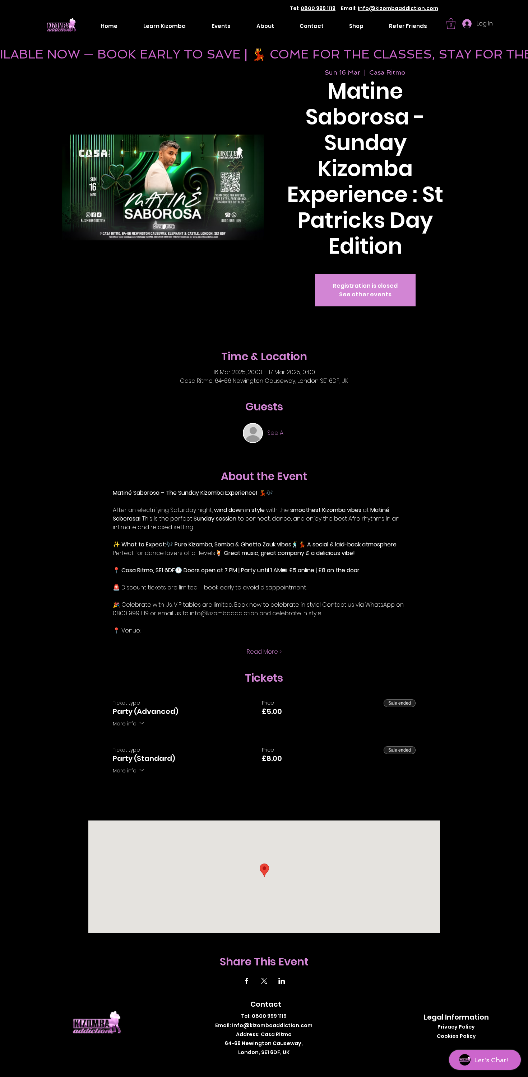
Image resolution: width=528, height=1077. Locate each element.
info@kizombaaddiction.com (398, 8)
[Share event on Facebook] (246, 981)
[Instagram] (260, 1063)
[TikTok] (271, 1063)
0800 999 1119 (318, 8)
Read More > (264, 652)
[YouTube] (281, 1063)
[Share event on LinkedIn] (281, 981)
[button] (450, 23)
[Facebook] (249, 1063)
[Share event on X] (264, 981)
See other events (365, 294)
